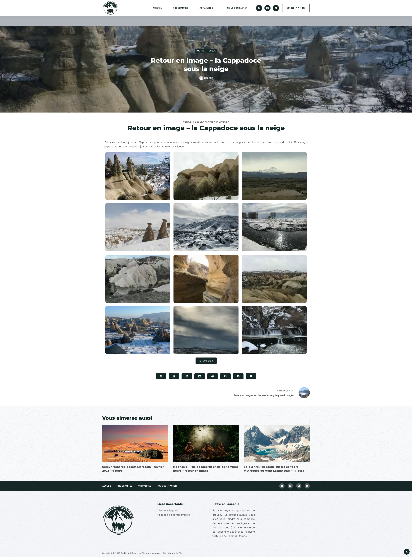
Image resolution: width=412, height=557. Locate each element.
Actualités (206, 8)
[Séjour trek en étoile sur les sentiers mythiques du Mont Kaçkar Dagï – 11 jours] (277, 443)
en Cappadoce (144, 142)
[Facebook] (259, 8)
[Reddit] (212, 376)
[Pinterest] (187, 376)
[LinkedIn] (199, 376)
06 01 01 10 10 (296, 8)
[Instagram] (267, 8)
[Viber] (225, 376)
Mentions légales (167, 510)
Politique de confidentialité (173, 514)
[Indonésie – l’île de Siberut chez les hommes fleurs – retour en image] (206, 443)
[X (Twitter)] (174, 376)
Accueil (157, 8)
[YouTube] (276, 8)
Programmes (180, 8)
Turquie (211, 51)
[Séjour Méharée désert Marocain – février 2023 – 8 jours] (135, 443)
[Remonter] (407, 552)
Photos (200, 51)
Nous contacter (237, 8)
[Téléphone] (307, 486)
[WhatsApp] (238, 376)
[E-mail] (251, 376)
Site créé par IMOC (172, 553)
